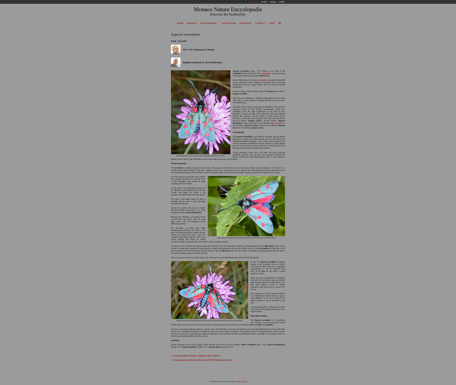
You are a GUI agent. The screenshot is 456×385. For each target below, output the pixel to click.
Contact (260, 23)
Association (229, 23)
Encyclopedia (208, 23)
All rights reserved (241, 381)
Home (180, 23)
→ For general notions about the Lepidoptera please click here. (196, 355)
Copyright (245, 23)
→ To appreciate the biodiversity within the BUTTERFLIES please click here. (202, 360)
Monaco (192, 23)
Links (272, 23)
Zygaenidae (266, 73)
